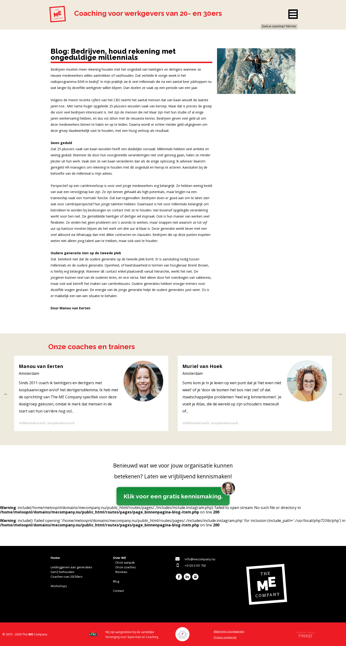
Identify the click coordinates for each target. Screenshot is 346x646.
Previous (6, 393)
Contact (118, 591)
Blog (116, 581)
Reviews (121, 572)
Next (340, 393)
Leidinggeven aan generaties (71, 567)
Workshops (59, 586)
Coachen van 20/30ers (67, 576)
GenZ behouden (62, 572)
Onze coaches (125, 567)
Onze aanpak (125, 562)
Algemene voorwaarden (229, 631)
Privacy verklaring (225, 637)
